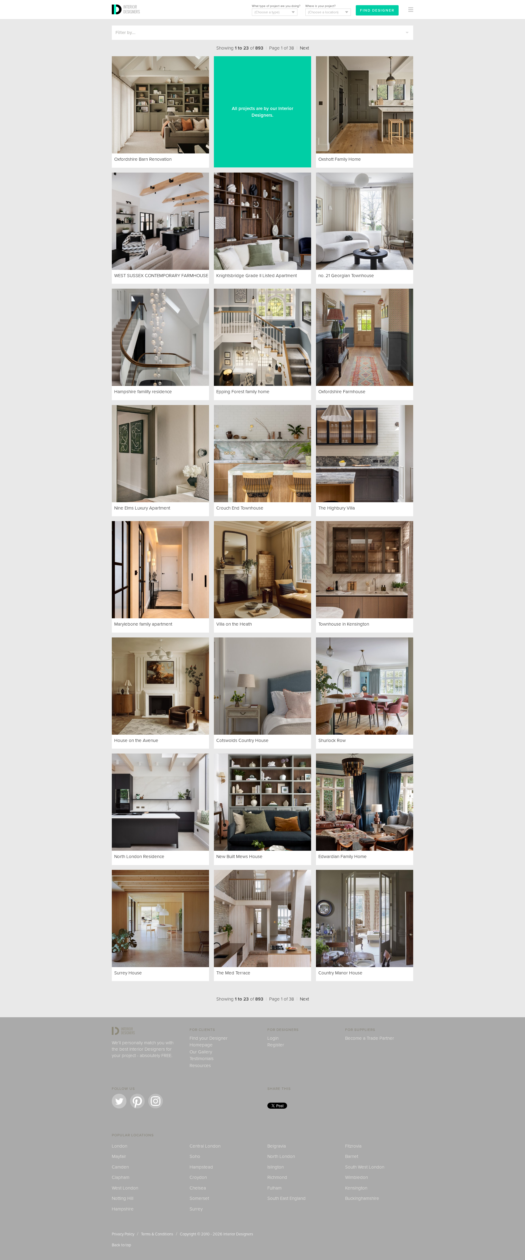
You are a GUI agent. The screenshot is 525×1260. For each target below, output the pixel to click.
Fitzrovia (353, 1146)
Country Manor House (341, 973)
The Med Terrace (233, 973)
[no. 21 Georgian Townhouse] (364, 221)
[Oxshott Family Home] (364, 104)
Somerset (199, 1198)
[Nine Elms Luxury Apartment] (160, 453)
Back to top (121, 1245)
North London (281, 1156)
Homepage (201, 1045)
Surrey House (128, 973)
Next (304, 48)
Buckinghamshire (362, 1198)
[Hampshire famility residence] (160, 337)
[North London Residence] (160, 802)
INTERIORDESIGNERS (131, 9)
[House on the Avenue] (160, 686)
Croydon (198, 1177)
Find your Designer (209, 1038)
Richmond (277, 1177)
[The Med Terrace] (262, 918)
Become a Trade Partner (369, 1038)
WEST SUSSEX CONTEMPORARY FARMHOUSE (161, 275)
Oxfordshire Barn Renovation (143, 159)
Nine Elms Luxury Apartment (142, 508)
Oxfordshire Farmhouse (342, 391)
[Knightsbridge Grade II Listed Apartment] (262, 221)
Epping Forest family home (242, 391)
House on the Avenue (137, 740)
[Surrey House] (160, 918)
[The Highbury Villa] (364, 453)
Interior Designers (238, 1234)
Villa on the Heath (234, 624)
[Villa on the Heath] (262, 569)
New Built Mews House (239, 856)
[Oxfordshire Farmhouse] (364, 337)
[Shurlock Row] (364, 686)
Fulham (274, 1188)
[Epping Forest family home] (262, 337)
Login (273, 1038)
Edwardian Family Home (342, 856)
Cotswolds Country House (242, 740)
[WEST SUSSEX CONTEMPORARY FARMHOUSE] (160, 221)
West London (125, 1188)
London (119, 1146)
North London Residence (139, 856)
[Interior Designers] (117, 17)
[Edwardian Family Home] (364, 802)
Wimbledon (356, 1177)
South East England (286, 1198)
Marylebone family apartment (143, 624)
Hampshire (123, 1209)
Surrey (196, 1209)
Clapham (120, 1177)
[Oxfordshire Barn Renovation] (160, 104)
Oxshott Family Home (339, 159)
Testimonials (202, 1058)
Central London (205, 1146)
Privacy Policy (123, 1234)
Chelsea (198, 1188)
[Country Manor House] (364, 918)
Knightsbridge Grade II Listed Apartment (256, 275)
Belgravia (276, 1146)
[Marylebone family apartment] (160, 569)
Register (275, 1045)
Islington (275, 1167)
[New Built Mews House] (262, 802)
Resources (200, 1065)
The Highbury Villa (336, 508)
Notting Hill (122, 1198)
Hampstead (201, 1167)
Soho (195, 1156)
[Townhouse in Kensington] (364, 569)
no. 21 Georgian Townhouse (346, 275)
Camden (120, 1167)
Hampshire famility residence (143, 391)
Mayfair (119, 1156)
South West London (364, 1167)
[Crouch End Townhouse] (262, 453)
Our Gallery (201, 1052)
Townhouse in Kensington (344, 624)
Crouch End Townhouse (239, 508)
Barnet (351, 1156)
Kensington (356, 1188)
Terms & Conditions (157, 1234)
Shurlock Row (332, 740)
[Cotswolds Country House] (262, 686)
